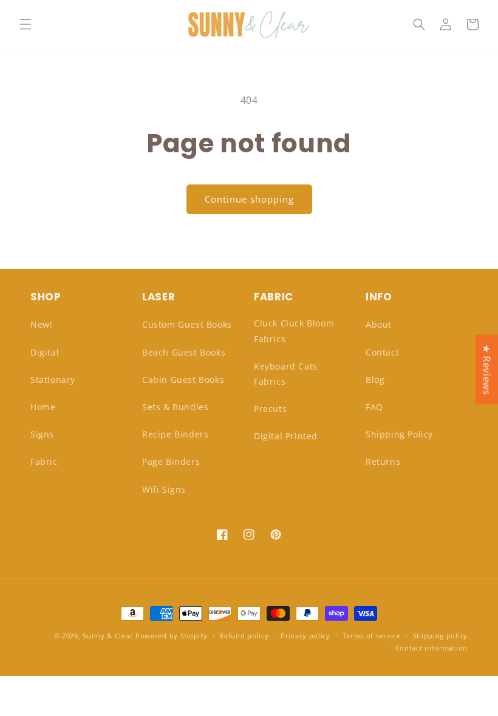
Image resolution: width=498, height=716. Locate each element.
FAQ (374, 407)
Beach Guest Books (183, 352)
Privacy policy (305, 635)
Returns (383, 461)
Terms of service (372, 635)
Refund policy (243, 635)
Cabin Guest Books (183, 379)
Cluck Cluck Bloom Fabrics (294, 330)
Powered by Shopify (171, 635)
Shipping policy (440, 635)
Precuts (270, 408)
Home (42, 407)
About (379, 324)
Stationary (52, 379)
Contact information (431, 647)
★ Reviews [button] (486, 369)
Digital (44, 352)
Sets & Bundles (175, 407)
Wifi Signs (164, 489)
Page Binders (171, 461)
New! (41, 324)
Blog (375, 379)
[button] (25, 24)
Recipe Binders (175, 434)
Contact (382, 352)
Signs (42, 434)
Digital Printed (286, 436)
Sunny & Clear (108, 635)
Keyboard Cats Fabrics (286, 373)
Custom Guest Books (187, 324)
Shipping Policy (399, 434)
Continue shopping (249, 199)
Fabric (44, 461)
